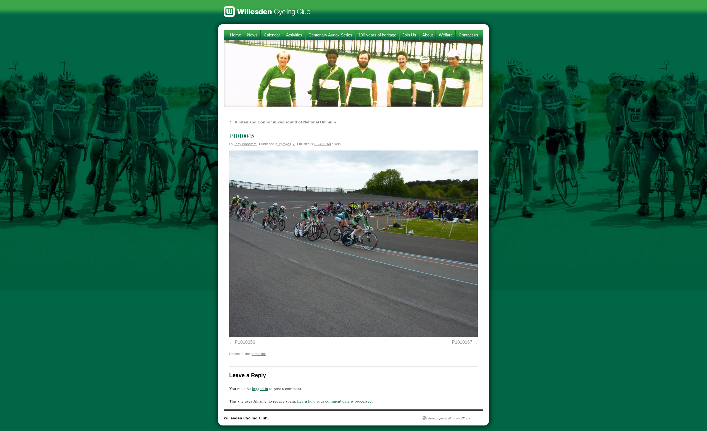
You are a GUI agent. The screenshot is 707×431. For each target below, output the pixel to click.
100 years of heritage (377, 35)
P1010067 (462, 342)
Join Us (409, 35)
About (427, 35)
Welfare (446, 35)
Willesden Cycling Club (267, 9)
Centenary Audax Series (330, 35)
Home (235, 35)
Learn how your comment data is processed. (335, 401)
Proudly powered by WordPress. (449, 418)
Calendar (272, 35)
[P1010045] (353, 335)
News (252, 35)
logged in (260, 388)
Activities (294, 35)
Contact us (468, 35)
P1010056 (245, 342)
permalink (258, 354)
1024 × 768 (322, 144)
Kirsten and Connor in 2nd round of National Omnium (282, 122)
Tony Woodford (245, 144)
